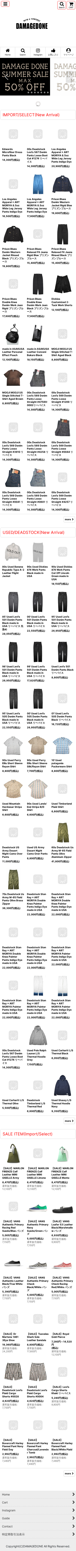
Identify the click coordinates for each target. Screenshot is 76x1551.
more (68, 144)
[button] (5, 4)
